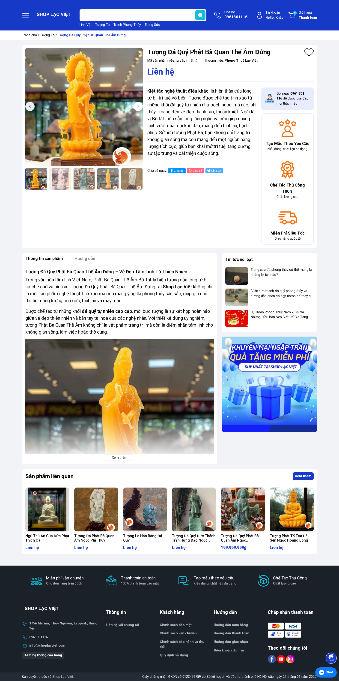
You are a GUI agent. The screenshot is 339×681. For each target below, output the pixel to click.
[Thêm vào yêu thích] (309, 52)
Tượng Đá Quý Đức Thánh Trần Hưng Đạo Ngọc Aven (193, 540)
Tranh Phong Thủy (127, 25)
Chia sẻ (178, 170)
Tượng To (102, 25)
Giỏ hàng (305, 15)
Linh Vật (86, 25)
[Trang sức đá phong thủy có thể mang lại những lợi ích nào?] (236, 276)
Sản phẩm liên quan (49, 476)
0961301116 (38, 637)
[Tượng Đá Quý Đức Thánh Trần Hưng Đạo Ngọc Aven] (194, 509)
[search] (200, 15)
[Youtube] (281, 659)
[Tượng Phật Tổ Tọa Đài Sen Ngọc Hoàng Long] (292, 509)
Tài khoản (275, 15)
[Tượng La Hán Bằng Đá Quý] (145, 509)
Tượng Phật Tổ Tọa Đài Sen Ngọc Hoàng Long (289, 538)
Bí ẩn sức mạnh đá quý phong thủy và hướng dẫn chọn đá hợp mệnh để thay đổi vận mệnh (282, 296)
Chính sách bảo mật (176, 625)
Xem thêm (303, 476)
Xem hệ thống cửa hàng (43, 655)
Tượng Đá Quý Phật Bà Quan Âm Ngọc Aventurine (240, 540)
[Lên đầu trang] (331, 645)
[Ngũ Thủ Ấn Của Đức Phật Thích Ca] (47, 509)
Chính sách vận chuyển (178, 633)
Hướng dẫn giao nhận (231, 642)
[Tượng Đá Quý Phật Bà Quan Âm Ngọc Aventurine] (243, 509)
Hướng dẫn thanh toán (231, 633)
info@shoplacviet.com (47, 646)
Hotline (235, 14)
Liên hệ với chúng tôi (122, 625)
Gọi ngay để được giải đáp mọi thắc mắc (292, 98)
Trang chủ (29, 35)
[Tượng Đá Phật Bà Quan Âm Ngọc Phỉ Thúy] (96, 509)
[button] (138, 106)
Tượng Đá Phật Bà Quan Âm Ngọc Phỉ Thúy (94, 538)
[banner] (269, 384)
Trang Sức (152, 25)
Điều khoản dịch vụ (229, 650)
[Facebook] (272, 659)
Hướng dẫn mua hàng (231, 625)
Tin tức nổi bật (239, 259)
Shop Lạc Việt (62, 677)
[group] (84, 107)
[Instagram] (290, 659)
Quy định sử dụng (174, 655)
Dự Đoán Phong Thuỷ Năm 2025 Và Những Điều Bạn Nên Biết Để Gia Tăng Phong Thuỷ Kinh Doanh (279, 317)
